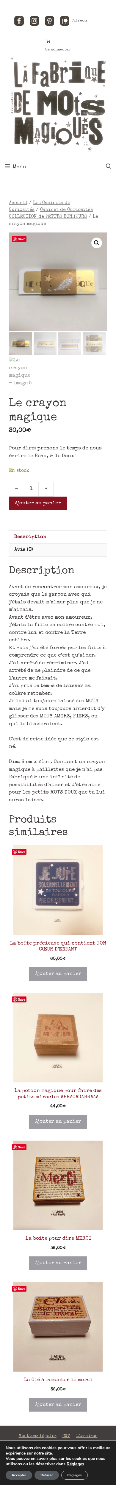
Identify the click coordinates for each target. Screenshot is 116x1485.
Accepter (19, 1475)
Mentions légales (38, 1436)
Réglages (75, 1464)
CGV (66, 1436)
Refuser (46, 1475)
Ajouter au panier (38, 503)
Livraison (87, 1436)
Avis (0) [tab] (23, 549)
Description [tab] (30, 537)
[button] (96, 243)
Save (21, 239)
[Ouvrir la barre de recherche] (108, 167)
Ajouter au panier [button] (58, 973)
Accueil (18, 203)
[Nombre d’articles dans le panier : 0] (48, 41)
